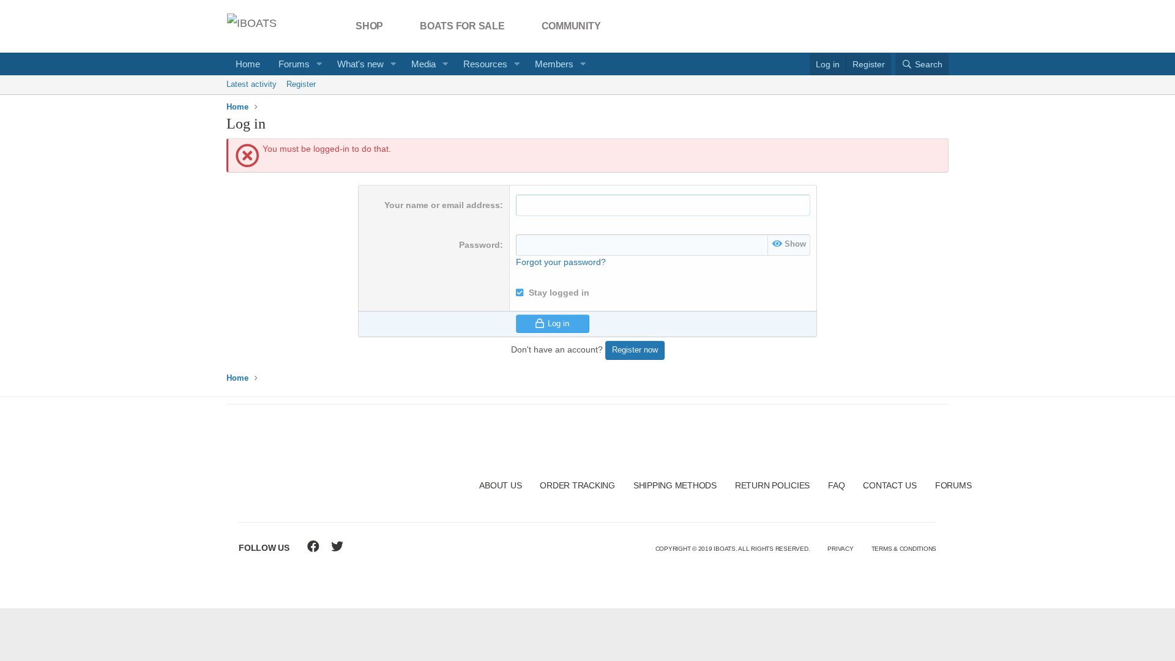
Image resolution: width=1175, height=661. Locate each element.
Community (571, 26)
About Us (500, 485)
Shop (369, 26)
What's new (360, 64)
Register (301, 84)
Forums (294, 64)
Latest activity (251, 84)
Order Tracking (577, 485)
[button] (319, 64)
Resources (485, 64)
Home (248, 64)
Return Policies (772, 485)
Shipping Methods (675, 485)
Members (554, 64)
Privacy (840, 548)
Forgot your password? (561, 262)
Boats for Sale (462, 26)
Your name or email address (442, 205)
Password (479, 245)
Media (423, 64)
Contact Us (890, 485)
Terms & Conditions (904, 548)
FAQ (836, 485)
